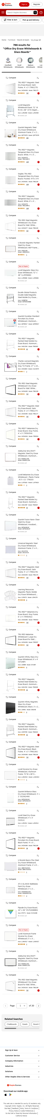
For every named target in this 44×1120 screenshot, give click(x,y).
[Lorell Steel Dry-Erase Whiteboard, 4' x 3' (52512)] (10, 821)
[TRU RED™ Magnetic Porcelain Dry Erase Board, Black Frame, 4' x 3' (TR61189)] (10, 844)
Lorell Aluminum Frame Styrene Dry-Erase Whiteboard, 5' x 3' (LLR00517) (27, 936)
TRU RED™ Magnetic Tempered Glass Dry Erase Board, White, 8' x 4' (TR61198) (28, 199)
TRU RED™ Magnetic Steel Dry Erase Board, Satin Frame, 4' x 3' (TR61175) (28, 85)
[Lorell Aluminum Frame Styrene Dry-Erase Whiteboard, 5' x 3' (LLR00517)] (10, 936)
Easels (25, 1024)
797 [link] (27, 93)
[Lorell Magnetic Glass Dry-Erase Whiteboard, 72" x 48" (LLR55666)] (10, 273)
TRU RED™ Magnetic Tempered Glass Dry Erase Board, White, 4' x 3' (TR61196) (28, 152)
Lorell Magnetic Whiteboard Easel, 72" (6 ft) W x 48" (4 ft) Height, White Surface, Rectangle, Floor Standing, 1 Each (28, 107)
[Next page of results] (38, 1006)
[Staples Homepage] (7, 4)
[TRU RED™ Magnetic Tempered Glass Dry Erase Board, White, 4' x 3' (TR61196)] (10, 156)
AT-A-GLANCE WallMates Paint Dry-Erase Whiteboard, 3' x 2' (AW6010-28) (28, 886)
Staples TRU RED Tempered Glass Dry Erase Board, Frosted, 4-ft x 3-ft (28, 176)
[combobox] (22, 12)
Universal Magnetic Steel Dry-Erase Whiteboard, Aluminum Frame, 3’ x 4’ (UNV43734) (28, 546)
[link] (24, 4)
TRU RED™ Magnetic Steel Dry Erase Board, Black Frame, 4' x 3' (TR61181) (28, 749)
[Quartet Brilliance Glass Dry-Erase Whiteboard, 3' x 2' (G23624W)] (10, 798)
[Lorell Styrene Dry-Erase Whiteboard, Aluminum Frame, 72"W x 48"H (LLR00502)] (10, 775)
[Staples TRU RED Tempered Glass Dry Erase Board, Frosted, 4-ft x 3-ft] (10, 180)
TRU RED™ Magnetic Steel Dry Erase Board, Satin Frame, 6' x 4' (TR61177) (28, 408)
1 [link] (26, 255)
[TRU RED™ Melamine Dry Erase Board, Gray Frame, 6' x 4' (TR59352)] (10, 618)
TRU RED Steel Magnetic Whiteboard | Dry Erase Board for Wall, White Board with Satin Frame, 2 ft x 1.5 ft (28, 982)
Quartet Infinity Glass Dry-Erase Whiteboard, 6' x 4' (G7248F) (28, 659)
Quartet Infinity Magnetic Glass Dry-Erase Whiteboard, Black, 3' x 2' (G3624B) (28, 704)
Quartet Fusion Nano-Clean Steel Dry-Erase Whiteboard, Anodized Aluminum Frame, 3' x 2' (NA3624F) (29, 522)
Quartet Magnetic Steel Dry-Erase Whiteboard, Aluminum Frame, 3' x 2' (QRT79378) (27, 130)
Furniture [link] (11, 40)
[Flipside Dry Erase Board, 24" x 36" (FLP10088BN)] (10, 914)
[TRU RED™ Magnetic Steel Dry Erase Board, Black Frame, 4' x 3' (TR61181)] (10, 753)
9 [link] (26, 600)
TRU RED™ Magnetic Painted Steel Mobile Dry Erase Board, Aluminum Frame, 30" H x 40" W (27, 499)
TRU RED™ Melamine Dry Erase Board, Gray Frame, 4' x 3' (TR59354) (28, 431)
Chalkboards (12, 1024)
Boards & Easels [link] (23, 40)
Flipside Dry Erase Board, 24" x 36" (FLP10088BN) (28, 909)
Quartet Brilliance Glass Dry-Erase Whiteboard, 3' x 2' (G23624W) (29, 794)
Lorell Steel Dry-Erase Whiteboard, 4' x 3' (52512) (26, 818)
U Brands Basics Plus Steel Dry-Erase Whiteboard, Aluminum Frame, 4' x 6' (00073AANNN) (28, 862)
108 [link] (27, 162)
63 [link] (27, 349)
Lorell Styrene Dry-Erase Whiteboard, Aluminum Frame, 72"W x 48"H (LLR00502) (27, 771)
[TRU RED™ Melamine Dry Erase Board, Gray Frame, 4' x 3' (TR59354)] (10, 435)
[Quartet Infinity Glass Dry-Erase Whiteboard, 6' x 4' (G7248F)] (10, 663)
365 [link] (27, 138)
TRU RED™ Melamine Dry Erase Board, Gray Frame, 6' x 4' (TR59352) (28, 614)
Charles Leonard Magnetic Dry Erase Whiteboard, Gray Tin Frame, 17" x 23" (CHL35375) (28, 363)
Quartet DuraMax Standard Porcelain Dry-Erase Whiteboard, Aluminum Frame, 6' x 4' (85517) (28, 318)
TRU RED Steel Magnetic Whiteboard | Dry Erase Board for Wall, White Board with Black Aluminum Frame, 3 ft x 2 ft (29, 386)
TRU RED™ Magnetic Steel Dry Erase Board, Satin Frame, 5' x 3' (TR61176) (28, 569)
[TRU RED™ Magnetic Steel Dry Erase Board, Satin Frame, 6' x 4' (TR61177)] (10, 412)
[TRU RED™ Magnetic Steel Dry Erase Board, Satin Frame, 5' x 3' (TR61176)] (10, 573)
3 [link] (26, 804)
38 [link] (27, 848)
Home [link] (4, 40)
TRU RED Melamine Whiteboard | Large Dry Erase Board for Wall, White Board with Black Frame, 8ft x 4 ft (27, 637)
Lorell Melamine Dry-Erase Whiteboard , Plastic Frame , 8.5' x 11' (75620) (28, 477)
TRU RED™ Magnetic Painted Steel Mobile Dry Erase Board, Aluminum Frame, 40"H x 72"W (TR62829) (27, 341)
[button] (35, 12)
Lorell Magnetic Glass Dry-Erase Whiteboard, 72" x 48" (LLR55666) (28, 272)
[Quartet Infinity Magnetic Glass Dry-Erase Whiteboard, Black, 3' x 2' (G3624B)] (10, 708)
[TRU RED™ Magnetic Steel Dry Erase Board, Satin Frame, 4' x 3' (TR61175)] (10, 89)
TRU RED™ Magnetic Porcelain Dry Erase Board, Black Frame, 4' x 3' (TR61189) (28, 840)
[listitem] (12, 1024)
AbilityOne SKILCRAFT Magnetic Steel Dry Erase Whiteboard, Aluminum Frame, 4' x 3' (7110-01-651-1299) (28, 453)
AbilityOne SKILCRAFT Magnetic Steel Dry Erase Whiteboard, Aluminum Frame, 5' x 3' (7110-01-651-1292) (28, 958)
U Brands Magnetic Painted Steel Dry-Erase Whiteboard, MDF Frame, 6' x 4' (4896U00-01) (28, 245)
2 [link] (26, 372)
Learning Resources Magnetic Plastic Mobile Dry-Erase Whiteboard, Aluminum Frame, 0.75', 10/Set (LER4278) (27, 592)
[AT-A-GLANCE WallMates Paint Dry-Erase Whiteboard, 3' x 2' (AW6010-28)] (10, 890)
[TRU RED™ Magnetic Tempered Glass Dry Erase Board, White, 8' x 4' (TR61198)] (10, 202)
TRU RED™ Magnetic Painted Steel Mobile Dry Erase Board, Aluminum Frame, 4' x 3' (27, 726)
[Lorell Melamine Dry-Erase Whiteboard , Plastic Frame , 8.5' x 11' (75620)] (10, 481)
